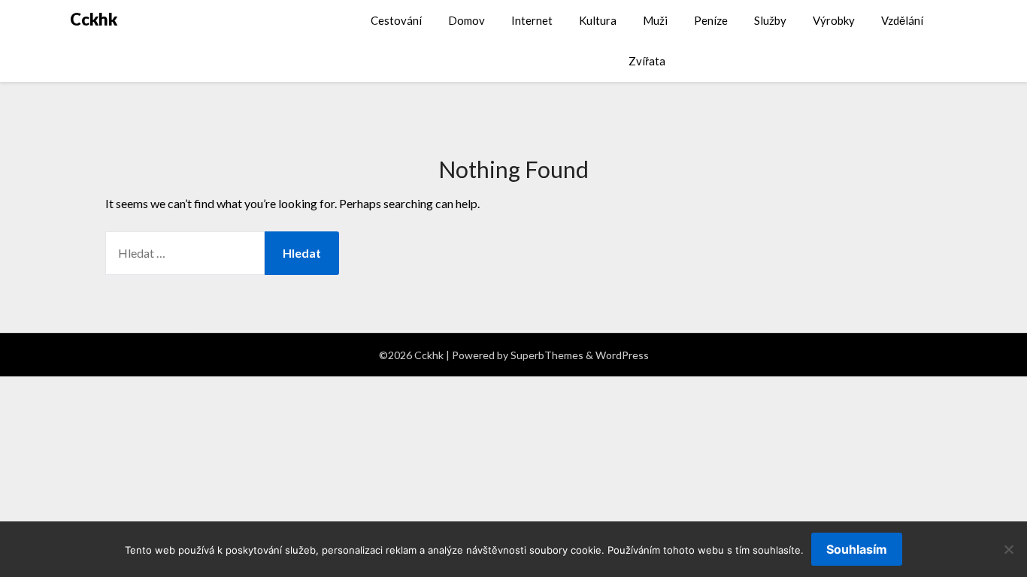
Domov (466, 20)
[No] (1008, 549)
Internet (532, 20)
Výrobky (834, 20)
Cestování (396, 20)
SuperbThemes (546, 355)
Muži (655, 20)
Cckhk (93, 19)
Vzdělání (902, 20)
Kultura (598, 20)
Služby (770, 20)
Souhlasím (856, 549)
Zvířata (647, 61)
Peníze (711, 20)
